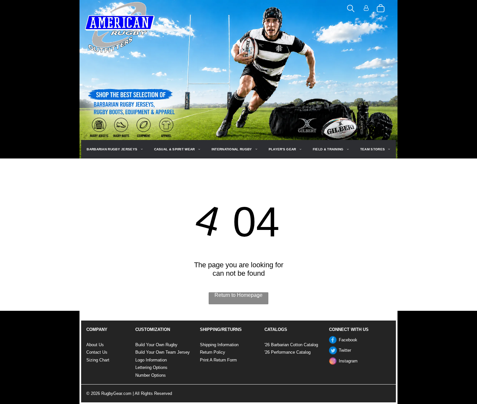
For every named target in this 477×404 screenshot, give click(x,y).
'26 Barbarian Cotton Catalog (291, 344)
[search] (351, 9)
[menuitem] (114, 149)
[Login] (366, 8)
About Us (95, 344)
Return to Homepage (238, 295)
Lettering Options (151, 367)
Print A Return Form (218, 360)
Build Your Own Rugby (156, 344)
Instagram (348, 361)
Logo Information (151, 360)
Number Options (150, 375)
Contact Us (96, 352)
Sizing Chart (97, 360)
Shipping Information (219, 344)
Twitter (345, 350)
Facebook (348, 339)
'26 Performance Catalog (287, 352)
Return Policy (212, 352)
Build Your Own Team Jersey (162, 352)
